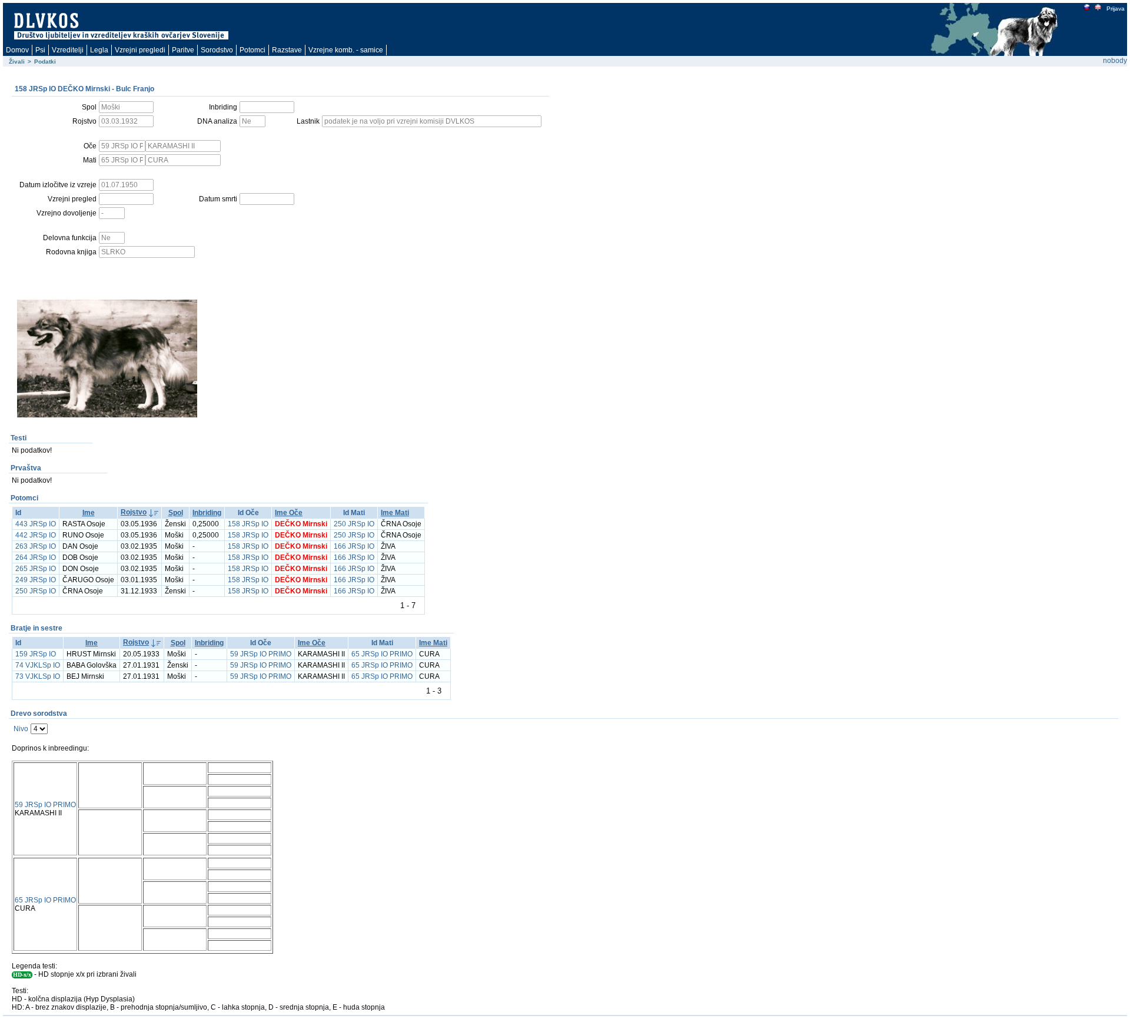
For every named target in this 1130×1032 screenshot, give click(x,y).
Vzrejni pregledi (140, 50)
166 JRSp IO (354, 546)
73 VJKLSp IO (37, 676)
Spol (175, 513)
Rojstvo (134, 512)
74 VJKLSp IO (37, 665)
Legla (99, 50)
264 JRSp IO (35, 557)
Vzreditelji (68, 50)
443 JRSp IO (35, 524)
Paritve (183, 50)
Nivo (21, 729)
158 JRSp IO (248, 524)
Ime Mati (395, 513)
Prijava (1115, 8)
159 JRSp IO (35, 654)
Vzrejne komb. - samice (345, 50)
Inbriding (206, 513)
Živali (17, 61)
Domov (17, 50)
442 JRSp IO (35, 535)
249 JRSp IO (35, 580)
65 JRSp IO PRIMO (382, 654)
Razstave (287, 50)
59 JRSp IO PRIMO (260, 654)
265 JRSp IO (35, 569)
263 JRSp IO (35, 546)
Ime (88, 513)
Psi (40, 50)
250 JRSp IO (354, 524)
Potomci (252, 50)
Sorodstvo (217, 50)
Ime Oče (289, 513)
